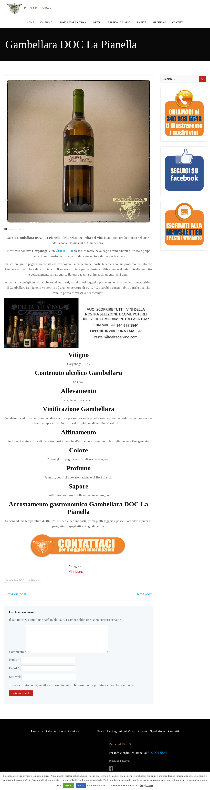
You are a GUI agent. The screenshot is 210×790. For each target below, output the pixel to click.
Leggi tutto (146, 785)
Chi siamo (46, 22)
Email (14, 668)
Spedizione (159, 22)
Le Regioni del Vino (118, 22)
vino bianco (64, 250)
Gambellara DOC (15, 580)
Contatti (177, 22)
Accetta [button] (68, 785)
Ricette (141, 22)
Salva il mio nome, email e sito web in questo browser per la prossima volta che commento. (73, 685)
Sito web (15, 676)
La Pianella (34, 580)
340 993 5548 (157, 752)
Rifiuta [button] (81, 785)
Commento (17, 651)
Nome (14, 659)
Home (30, 22)
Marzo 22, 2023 (16, 229)
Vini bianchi (77, 571)
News (96, 22)
